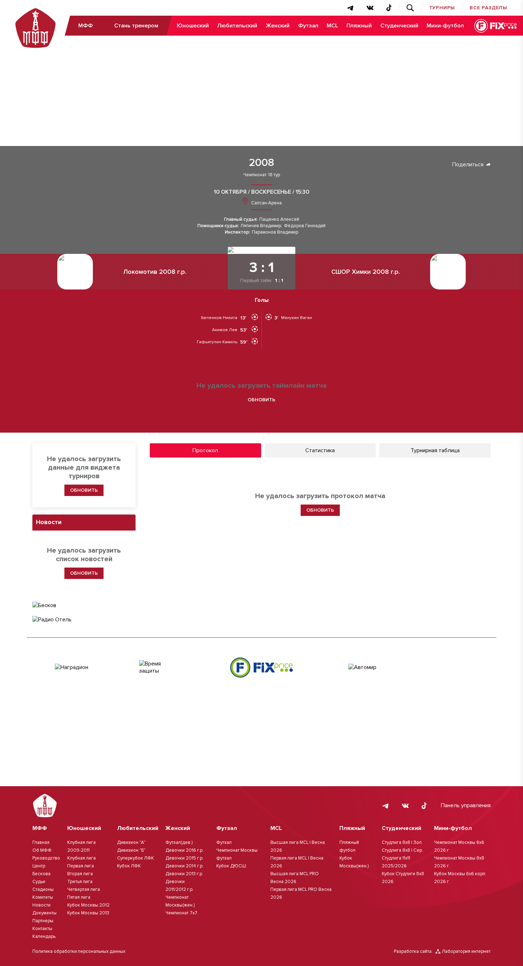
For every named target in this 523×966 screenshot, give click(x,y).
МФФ (85, 25)
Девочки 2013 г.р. (184, 874)
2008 (261, 163)
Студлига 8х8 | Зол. (402, 842)
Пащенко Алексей (279, 219)
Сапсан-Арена (266, 203)
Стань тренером (136, 25)
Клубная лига (81, 858)
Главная (40, 842)
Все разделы (488, 8)
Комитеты (42, 897)
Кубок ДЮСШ (231, 866)
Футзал (308, 25)
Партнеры (42, 921)
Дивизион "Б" (131, 850)
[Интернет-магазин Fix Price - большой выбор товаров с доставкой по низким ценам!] (261, 667)
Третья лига (80, 881)
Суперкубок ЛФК (135, 858)
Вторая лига (80, 874)
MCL (332, 25)
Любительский (237, 25)
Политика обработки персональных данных (78, 951)
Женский (278, 25)
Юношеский (193, 25)
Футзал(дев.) (178, 842)
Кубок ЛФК (129, 866)
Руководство (46, 858)
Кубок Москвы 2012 (88, 905)
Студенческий (399, 25)
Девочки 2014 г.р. (184, 866)
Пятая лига (78, 897)
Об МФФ (42, 850)
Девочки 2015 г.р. (184, 858)
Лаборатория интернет (466, 951)
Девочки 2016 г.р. (184, 850)
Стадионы (43, 889)
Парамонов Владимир (275, 232)
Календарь (44, 936)
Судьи (38, 881)
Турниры (442, 8)
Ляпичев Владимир (261, 226)
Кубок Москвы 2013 (88, 913)
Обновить (261, 400)
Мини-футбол (445, 25)
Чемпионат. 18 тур (261, 175)
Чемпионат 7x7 (181, 913)
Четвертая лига (83, 889)
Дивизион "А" (131, 842)
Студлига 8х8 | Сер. (402, 850)
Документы (44, 913)
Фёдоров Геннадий (305, 226)
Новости (41, 905)
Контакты (42, 928)
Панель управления (466, 805)
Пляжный (359, 25)
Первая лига (80, 866)
